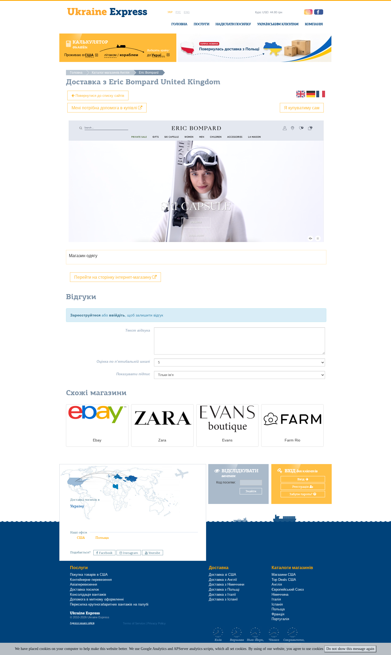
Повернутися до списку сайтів (99, 95)
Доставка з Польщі (224, 589)
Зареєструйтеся (85, 315)
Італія (276, 599)
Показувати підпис (133, 374)
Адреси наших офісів (82, 622)
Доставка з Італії (222, 594)
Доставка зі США (222, 575)
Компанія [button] (314, 24)
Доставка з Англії (223, 580)
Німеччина (280, 594)
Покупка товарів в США (89, 575)
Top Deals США (284, 580)
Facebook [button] (105, 553)
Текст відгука (137, 330)
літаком (110, 55)
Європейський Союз (288, 589)
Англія (277, 584)
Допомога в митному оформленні (97, 599)
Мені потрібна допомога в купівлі (105, 108)
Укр (170, 12)
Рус (178, 12)
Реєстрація (301, 487)
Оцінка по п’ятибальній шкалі (123, 362)
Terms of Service (134, 623)
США (81, 537)
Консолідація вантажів (88, 594)
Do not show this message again (350, 649)
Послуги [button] (201, 24)
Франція (278, 614)
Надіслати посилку (233, 24)
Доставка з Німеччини (226, 584)
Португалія (280, 619)
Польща (102, 537)
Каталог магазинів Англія (111, 72)
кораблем (129, 55)
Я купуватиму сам (301, 108)
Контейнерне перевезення (91, 580)
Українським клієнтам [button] (277, 24)
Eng (187, 12)
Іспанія (277, 604)
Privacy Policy (156, 623)
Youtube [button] (154, 553)
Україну (77, 506)
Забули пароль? (301, 494)
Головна (179, 24)
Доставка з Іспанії (223, 599)
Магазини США (284, 575)
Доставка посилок (84, 589)
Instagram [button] (130, 553)
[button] (318, 12)
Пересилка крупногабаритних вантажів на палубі (109, 604)
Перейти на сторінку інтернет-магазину (113, 277)
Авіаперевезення (83, 584)
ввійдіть (117, 315)
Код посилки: (226, 482)
